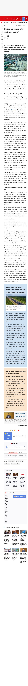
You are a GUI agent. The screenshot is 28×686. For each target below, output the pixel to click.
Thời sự (14, 22)
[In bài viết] (2, 47)
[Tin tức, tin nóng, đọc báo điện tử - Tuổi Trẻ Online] (2, 19)
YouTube (10, 18)
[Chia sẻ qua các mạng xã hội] (25, 436)
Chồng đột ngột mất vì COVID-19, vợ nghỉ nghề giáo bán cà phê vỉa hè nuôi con (7, 539)
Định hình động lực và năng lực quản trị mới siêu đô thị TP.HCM (7, 557)
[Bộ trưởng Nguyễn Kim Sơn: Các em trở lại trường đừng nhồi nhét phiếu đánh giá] (22, 474)
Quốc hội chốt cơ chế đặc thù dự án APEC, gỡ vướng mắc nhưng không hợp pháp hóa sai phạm (15, 540)
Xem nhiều (8, 22)
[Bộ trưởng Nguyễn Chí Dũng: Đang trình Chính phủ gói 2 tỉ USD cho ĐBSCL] (8, 474)
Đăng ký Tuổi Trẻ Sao (23, 19)
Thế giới (17, 22)
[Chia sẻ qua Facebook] (19, 436)
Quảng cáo (17, 19)
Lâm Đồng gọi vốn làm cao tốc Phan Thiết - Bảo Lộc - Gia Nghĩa (15, 557)
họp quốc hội (11, 461)
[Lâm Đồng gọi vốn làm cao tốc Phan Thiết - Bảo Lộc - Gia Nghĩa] (15, 550)
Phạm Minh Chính (15, 463)
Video (11, 22)
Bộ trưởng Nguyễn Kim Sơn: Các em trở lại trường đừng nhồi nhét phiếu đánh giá (22, 482)
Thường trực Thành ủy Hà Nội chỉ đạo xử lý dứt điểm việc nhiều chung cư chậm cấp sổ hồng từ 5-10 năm (23, 540)
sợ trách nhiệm (19, 461)
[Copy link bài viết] (22, 436)
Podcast (5, 18)
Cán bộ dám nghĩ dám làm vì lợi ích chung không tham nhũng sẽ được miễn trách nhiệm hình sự (23, 558)
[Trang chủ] (1, 22)
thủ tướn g (7, 463)
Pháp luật (21, 22)
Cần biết (13, 19)
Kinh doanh (26, 22)
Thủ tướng (13, 110)
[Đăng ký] (19, 496)
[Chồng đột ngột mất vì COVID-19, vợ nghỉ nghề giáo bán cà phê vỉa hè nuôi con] (7, 532)
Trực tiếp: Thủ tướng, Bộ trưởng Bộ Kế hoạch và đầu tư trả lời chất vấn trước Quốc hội (20, 415)
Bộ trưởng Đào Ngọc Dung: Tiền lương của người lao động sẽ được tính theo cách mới (15, 483)
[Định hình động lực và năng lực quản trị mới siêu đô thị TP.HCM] (7, 550)
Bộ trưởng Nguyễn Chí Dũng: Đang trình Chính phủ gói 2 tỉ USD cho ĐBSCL (8, 481)
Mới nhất (4, 22)
